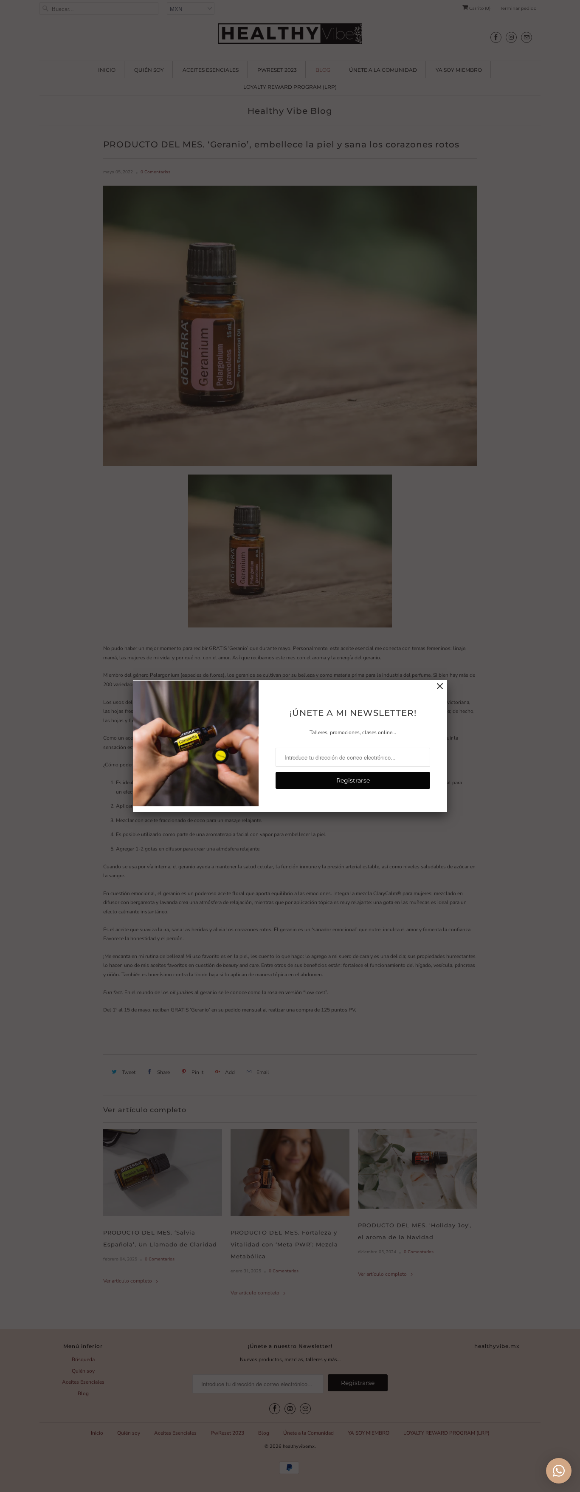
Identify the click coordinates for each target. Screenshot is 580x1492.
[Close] (440, 686)
